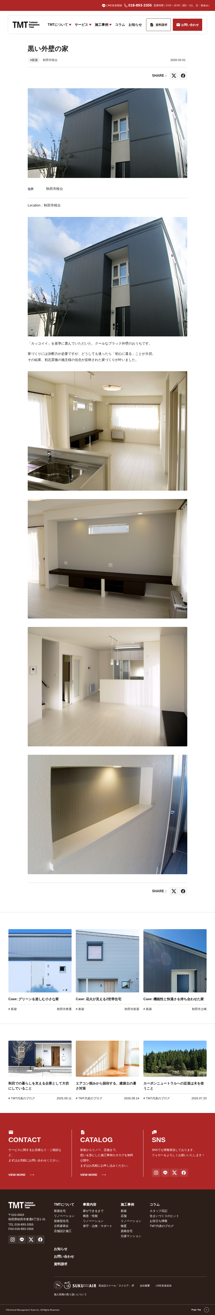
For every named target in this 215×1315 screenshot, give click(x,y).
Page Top (196, 1310)
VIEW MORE (16, 1174)
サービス (81, 24)
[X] (174, 75)
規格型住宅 (61, 1221)
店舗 (124, 1216)
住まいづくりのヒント (164, 1216)
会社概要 (145, 1285)
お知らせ (135, 24)
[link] (40, 970)
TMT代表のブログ (22, 1098)
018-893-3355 (140, 5)
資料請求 (60, 1264)
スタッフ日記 (158, 1211)
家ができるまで (93, 1211)
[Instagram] (156, 1172)
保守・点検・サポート (97, 1226)
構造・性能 (90, 1216)
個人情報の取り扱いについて (70, 1294)
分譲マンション (131, 1236)
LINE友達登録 (114, 5)
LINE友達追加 (164, 1285)
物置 (124, 1226)
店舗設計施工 (63, 1231)
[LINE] (165, 1172)
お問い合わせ (64, 1256)
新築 (13, 1009)
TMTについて (58, 24)
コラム (120, 24)
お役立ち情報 (158, 1221)
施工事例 (101, 24)
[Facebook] (183, 75)
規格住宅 (126, 1231)
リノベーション (64, 1216)
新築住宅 (60, 1211)
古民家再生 (61, 1226)
